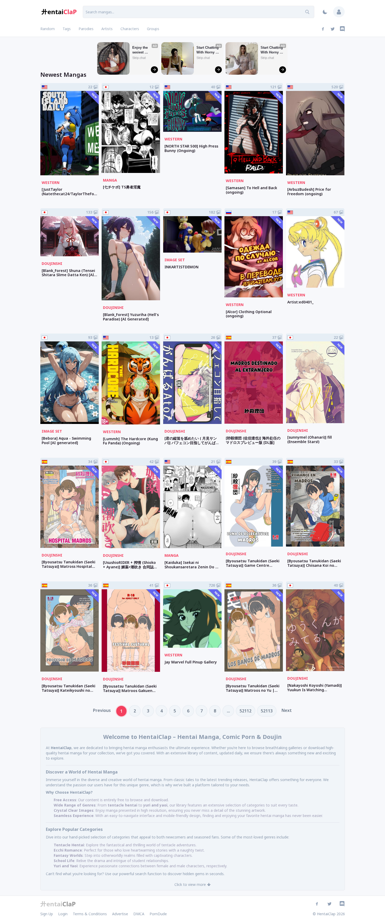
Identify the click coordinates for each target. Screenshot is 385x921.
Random (47, 28)
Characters (129, 28)
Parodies (86, 28)
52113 (267, 711)
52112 (245, 711)
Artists (107, 28)
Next (287, 710)
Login (63, 913)
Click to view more (190, 884)
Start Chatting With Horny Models (208, 50)
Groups (153, 28)
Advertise (120, 913)
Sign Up (46, 913)
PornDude (158, 913)
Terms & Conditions (90, 913)
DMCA (138, 913)
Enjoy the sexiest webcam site (142, 50)
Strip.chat (139, 58)
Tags (67, 28)
